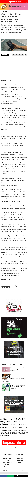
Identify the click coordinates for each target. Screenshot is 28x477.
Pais (7, 460)
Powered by (14, 474)
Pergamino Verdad (16, 421)
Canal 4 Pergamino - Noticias (15, 427)
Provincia (19, 458)
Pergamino (7, 458)
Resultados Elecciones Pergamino (13, 432)
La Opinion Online (5, 418)
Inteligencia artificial (8, 285)
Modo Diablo (6, 287)
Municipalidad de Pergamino (17, 433)
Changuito (19, 462)
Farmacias (19, 460)
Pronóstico (7, 466)
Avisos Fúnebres (19, 466)
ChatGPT (19, 285)
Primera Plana (14, 418)
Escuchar (5, 54)
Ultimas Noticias (8, 454)
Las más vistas (19, 454)
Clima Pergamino (4, 435)
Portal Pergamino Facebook (15, 424)
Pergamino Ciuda (4, 423)
